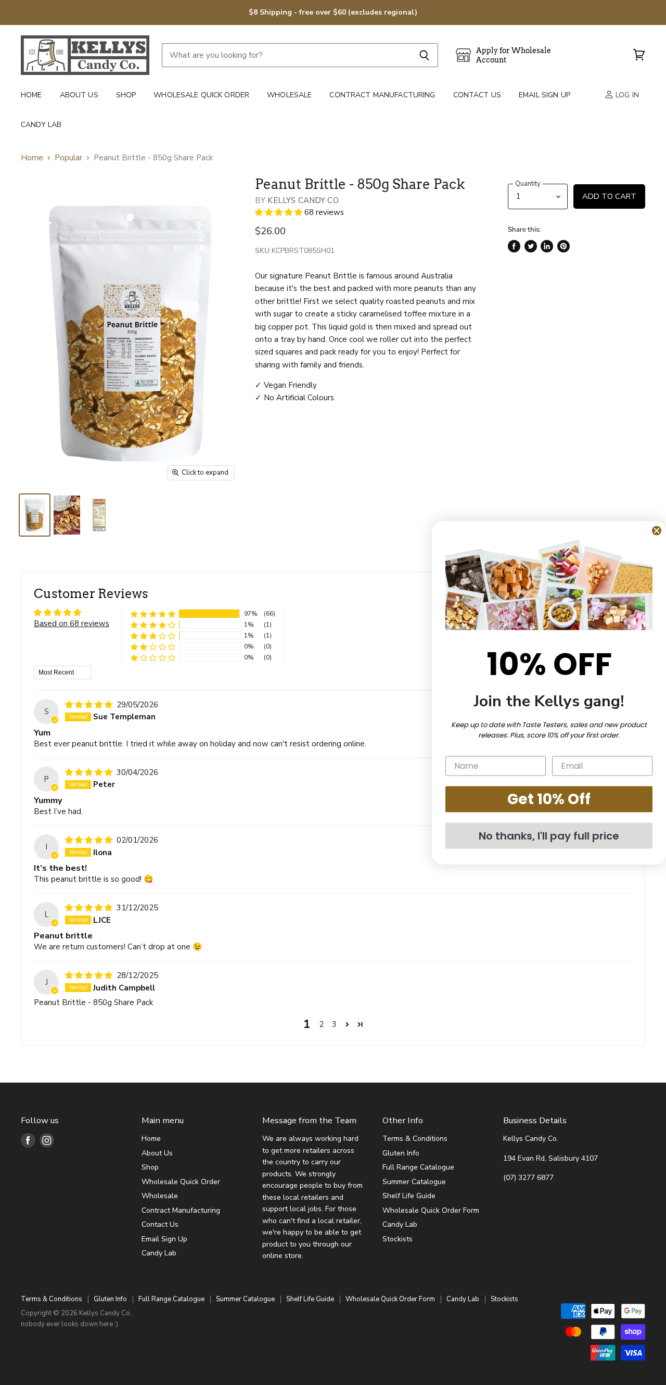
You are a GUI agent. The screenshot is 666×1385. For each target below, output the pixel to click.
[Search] (424, 55)
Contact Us (477, 95)
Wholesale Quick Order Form (430, 1210)
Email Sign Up (544, 95)
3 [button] (334, 1024)
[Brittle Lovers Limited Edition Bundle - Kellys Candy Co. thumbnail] (67, 515)
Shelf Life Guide (409, 1196)
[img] (89, 705)
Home (31, 95)
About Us (79, 95)
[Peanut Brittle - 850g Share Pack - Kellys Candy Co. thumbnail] (34, 515)
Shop (126, 95)
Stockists (397, 1239)
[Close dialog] (656, 530)
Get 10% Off (549, 799)
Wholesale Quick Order (201, 95)
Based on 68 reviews (71, 623)
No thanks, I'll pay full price (549, 835)
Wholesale (289, 95)
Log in (626, 95)
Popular (68, 158)
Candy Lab (41, 125)
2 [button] (321, 1024)
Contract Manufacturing (382, 95)
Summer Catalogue (414, 1182)
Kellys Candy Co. (303, 200)
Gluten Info (400, 1153)
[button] (279, 212)
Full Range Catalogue (418, 1167)
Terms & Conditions (414, 1138)
